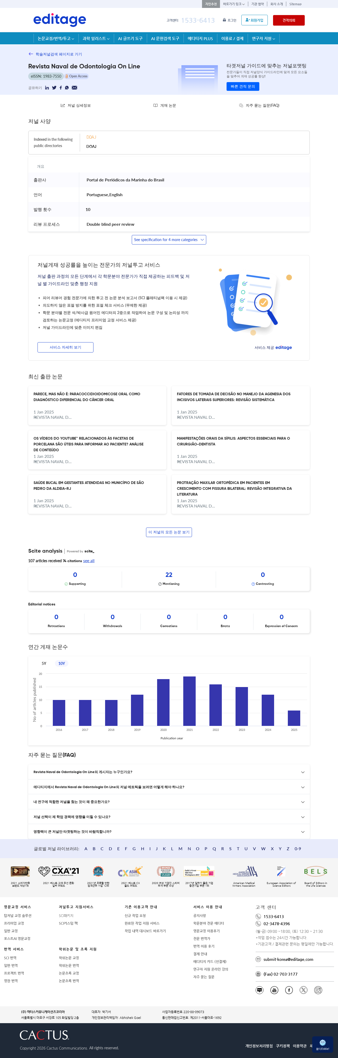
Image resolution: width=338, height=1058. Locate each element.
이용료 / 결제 (232, 38)
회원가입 (257, 20)
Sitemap (295, 4)
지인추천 (211, 4)
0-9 (298, 848)
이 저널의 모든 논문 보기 (169, 532)
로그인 (232, 20)
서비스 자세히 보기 (65, 347)
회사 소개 (276, 4)
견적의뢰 (289, 20)
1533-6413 (198, 20)
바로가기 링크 (232, 4)
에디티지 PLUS (200, 38)
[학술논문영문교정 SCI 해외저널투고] (60, 20)
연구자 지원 (262, 38)
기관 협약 (257, 4)
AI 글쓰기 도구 (130, 38)
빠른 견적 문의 (243, 86)
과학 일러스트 (95, 38)
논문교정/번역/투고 (55, 38)
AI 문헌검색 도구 (165, 38)
